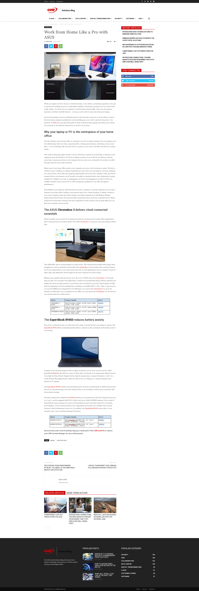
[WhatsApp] (60, 46)
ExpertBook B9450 (50, 328)
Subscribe (150, 85)
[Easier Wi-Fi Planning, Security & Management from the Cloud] (88, 556)
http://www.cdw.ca (63, 482)
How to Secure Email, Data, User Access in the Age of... (105, 565)
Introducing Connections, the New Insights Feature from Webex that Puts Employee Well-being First (80, 519)
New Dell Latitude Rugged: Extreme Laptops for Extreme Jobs (105, 517)
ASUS (54, 123)
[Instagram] (145, 1)
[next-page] (48, 527)
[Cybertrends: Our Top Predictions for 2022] (55, 505)
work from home (62, 440)
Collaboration (54, 24)
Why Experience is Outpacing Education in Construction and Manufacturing (138, 46)
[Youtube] (153, 1)
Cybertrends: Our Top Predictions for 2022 (138, 52)
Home (46, 24)
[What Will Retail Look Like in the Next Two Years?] (88, 576)
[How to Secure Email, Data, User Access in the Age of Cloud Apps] (88, 566)
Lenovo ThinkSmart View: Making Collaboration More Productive (102, 467)
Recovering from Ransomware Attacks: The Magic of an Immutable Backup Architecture (59, 468)
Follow (151, 80)
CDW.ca (138, 589)
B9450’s (72, 398)
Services (144, 589)
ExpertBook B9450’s (54, 387)
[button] (148, 18)
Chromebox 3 (85, 222)
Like (152, 76)
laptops (52, 440)
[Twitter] (148, 1)
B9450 (55, 373)
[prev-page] (45, 527)
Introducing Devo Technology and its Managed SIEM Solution (138, 33)
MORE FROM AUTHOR (77, 493)
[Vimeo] (151, 1)
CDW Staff (49, 41)
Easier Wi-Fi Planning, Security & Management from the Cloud (105, 555)
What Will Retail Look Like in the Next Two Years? (104, 575)
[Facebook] (142, 1)
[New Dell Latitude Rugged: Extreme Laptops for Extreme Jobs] (105, 505)
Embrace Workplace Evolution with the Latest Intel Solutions (138, 39)
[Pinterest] (56, 46)
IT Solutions (152, 589)
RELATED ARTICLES (54, 493)
